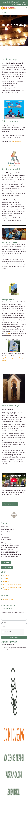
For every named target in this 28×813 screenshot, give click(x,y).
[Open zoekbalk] (26, 8)
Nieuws (4, 2)
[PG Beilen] (8, 8)
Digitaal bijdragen (9, 642)
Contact (4, 523)
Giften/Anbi (24, 2)
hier (9, 333)
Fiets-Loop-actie (11, 2)
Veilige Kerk (24, 4)
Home (10, 49)
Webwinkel (18, 4)
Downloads (12, 4)
